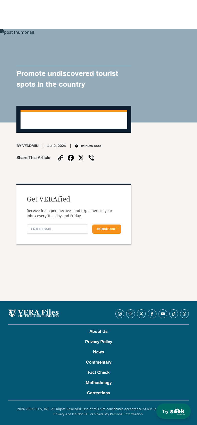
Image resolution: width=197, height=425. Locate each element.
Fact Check (99, 372)
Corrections (98, 393)
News (98, 352)
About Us (99, 331)
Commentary (98, 362)
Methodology (99, 382)
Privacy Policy (98, 342)
